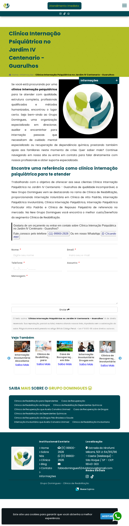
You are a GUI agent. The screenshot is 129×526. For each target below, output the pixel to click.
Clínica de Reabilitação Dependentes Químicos (77, 405)
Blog (44, 464)
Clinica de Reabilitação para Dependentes (36, 400)
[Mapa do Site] (37, 489)
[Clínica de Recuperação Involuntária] (107, 347)
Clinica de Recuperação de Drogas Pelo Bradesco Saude (43, 417)
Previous (9, 358)
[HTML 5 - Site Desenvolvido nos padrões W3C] (46, 489)
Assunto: (73, 263)
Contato (46, 468)
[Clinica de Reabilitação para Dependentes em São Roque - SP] (43, 346)
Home (45, 448)
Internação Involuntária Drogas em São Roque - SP (86, 360)
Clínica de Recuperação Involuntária (108, 358)
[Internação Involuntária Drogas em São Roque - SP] (86, 346)
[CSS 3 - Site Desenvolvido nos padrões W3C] (58, 489)
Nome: (16, 249)
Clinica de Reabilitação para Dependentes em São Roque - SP (44, 361)
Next (120, 358)
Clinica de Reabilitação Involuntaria (91, 422)
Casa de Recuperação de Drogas (90, 409)
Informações (47, 476)
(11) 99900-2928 (59, 233)
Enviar (63, 309)
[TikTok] (64, 13)
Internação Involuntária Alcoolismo (22, 358)
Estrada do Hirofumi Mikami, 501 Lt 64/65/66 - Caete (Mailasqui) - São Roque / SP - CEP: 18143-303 (101, 456)
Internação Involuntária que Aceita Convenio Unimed (41, 422)
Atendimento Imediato (64, 6)
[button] (124, 5)
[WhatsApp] (69, 13)
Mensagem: (19, 276)
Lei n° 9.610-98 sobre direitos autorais (96, 328)
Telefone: (18, 263)
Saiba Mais (22, 365)
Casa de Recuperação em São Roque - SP (65, 358)
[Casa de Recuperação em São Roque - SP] (65, 346)
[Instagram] (60, 13)
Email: (71, 249)
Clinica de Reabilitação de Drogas (32, 405)
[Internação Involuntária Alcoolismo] (22, 346)
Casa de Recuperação (73, 400)
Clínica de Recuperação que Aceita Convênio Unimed (42, 409)
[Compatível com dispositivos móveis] (69, 489)
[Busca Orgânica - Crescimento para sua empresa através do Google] (85, 489)
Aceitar (107, 516)
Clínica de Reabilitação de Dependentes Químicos (40, 413)
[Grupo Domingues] (22, 458)
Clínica (45, 460)
